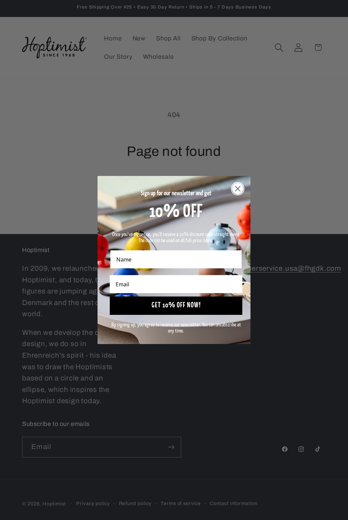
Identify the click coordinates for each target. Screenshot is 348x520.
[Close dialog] (238, 189)
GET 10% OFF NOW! (176, 305)
